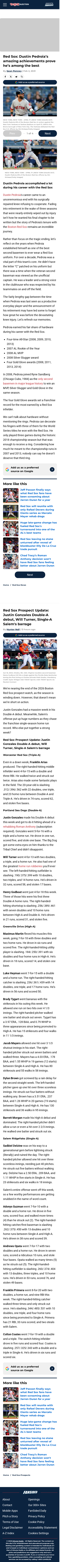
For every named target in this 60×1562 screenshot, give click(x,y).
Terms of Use (10, 1522)
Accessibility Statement (42, 1527)
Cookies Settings (38, 1533)
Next (48, 133)
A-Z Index (8, 1533)
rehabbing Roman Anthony (19, 826)
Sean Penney (14, 71)
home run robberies (30, 866)
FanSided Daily (37, 1510)
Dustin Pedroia (12, 194)
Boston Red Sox (17, 226)
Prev (12, 133)
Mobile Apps (10, 1510)
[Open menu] (5, 4)
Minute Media (18, 1541)
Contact (7, 1505)
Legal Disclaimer (12, 1527)
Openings (34, 1499)
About (6, 1499)
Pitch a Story (10, 1516)
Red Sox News (19, 585)
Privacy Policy (36, 1516)
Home (6, 585)
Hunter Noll (13, 629)
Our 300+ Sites (37, 1505)
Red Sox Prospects (21, 1475)
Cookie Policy (36, 1522)
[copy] (22, 77)
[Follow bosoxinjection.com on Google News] (52, 469)
